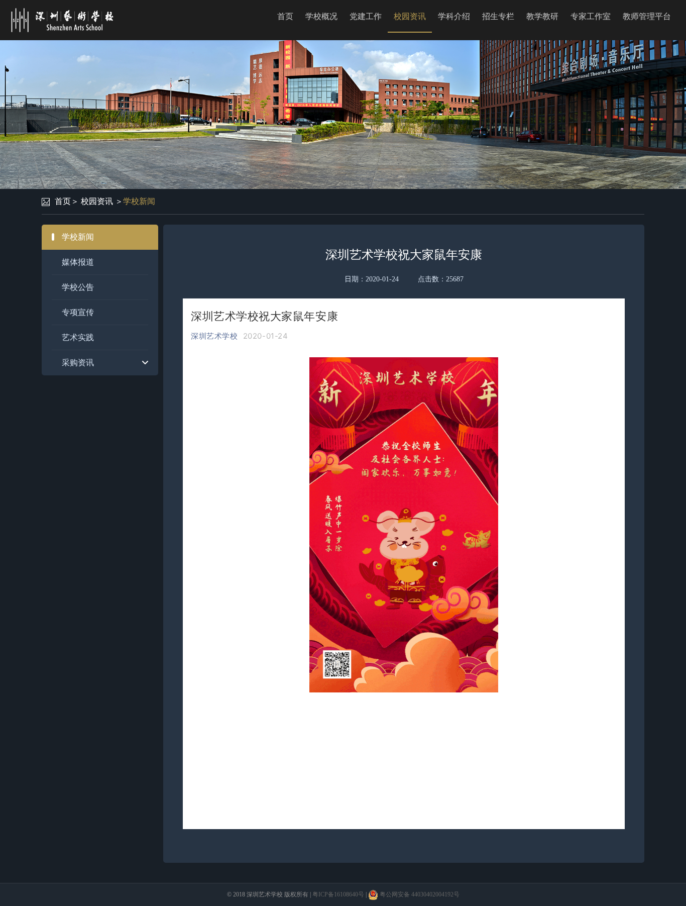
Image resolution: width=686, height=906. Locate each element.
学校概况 (321, 16)
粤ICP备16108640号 (338, 894)
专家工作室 (590, 16)
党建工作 (366, 16)
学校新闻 (139, 201)
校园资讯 (410, 16)
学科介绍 (454, 16)
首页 (285, 16)
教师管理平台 (647, 16)
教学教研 (542, 16)
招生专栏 (498, 16)
